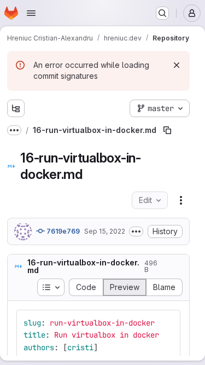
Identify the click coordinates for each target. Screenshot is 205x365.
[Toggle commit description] (136, 231)
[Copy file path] (167, 130)
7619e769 (62, 231)
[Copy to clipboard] (167, 323)
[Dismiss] (176, 65)
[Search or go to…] (162, 13)
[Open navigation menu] (31, 13)
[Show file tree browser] (16, 108)
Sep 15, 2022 (104, 231)
